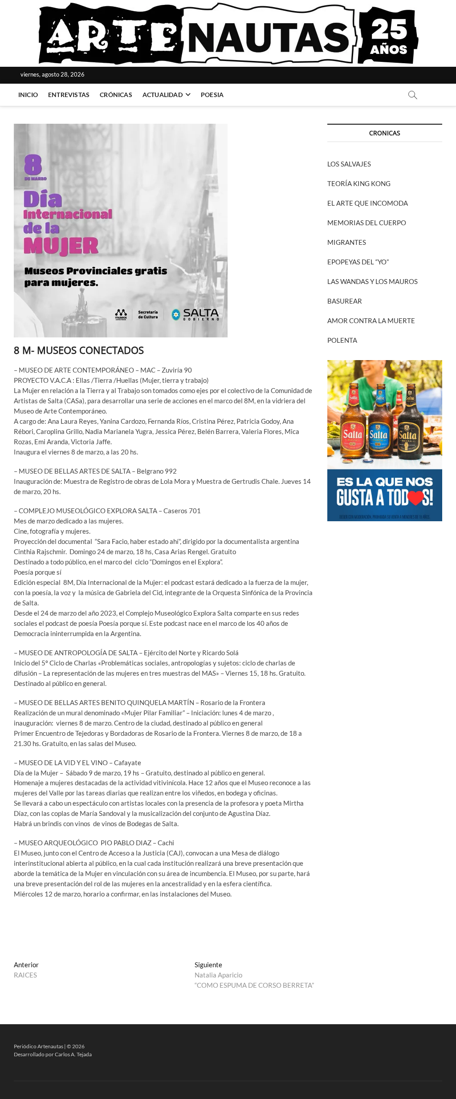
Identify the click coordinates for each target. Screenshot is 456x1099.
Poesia (212, 94)
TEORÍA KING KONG (359, 183)
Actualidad (162, 94)
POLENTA (342, 340)
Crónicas (116, 94)
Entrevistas (69, 94)
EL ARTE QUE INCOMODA (367, 203)
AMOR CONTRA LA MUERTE (371, 320)
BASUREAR (344, 301)
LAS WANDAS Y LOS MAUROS (372, 281)
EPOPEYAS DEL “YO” (358, 262)
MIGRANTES (346, 242)
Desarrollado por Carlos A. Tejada (53, 1054)
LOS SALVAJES (349, 164)
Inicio (28, 94)
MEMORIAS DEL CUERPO (366, 223)
